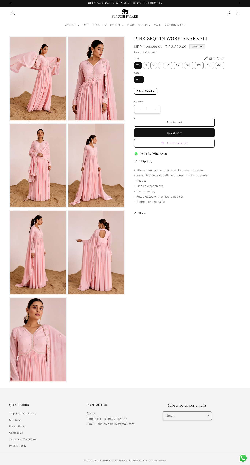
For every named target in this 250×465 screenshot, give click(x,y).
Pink (139, 80)
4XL (199, 65)
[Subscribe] (208, 415)
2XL (178, 65)
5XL (209, 65)
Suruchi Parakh (101, 460)
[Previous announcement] (10, 3)
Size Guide (15, 420)
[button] (13, 13)
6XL (219, 65)
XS (138, 65)
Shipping (146, 161)
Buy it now (174, 133)
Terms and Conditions (22, 439)
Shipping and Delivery (22, 413)
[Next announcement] (240, 3)
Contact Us (16, 433)
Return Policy (17, 426)
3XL (188, 65)
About (91, 413)
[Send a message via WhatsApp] (243, 458)
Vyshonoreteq (159, 460)
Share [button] (141, 213)
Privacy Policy (17, 445)
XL (168, 65)
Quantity (139, 101)
